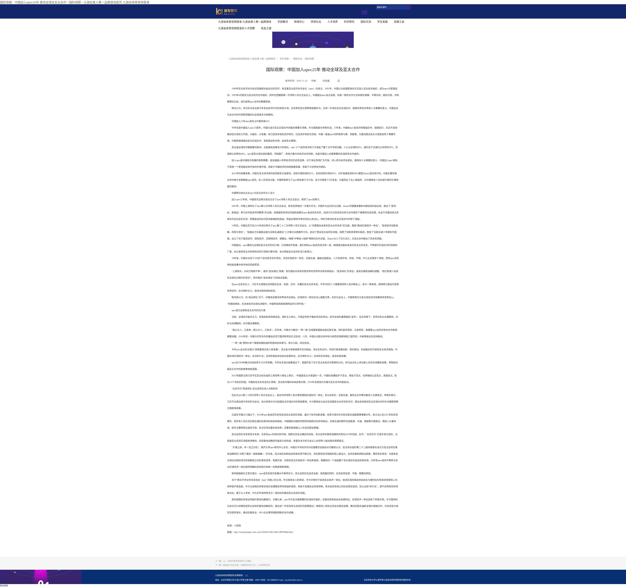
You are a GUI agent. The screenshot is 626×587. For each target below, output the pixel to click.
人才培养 (332, 21)
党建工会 (399, 21)
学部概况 (282, 21)
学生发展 (382, 21)
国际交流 (366, 21)
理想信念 (297, 59)
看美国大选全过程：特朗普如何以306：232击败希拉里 (242, 565)
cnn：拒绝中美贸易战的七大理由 (233, 561)
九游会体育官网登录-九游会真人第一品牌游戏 (244, 21)
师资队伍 (316, 21)
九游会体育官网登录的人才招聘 (236, 28)
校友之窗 (266, 28)
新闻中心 (299, 21)
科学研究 (349, 21)
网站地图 (4, 586)
